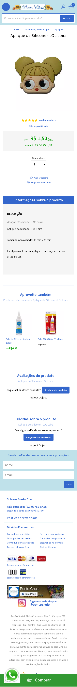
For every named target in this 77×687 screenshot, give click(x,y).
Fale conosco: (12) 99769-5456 (27, 508)
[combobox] (38, 18)
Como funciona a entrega (20, 542)
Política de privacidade (22, 518)
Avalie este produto (56, 390)
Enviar (69, 484)
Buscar (67, 18)
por (7, 348)
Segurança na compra (52, 542)
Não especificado (38, 126)
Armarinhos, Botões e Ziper (37, 29)
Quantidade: (38, 158)
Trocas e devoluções (18, 546)
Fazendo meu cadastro (52, 533)
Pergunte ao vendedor (38, 437)
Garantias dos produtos (52, 538)
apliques (59, 29)
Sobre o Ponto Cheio (20, 499)
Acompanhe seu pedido (19, 538)
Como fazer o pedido (18, 533)
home (17, 29)
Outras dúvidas (48, 546)
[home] (26, 7)
